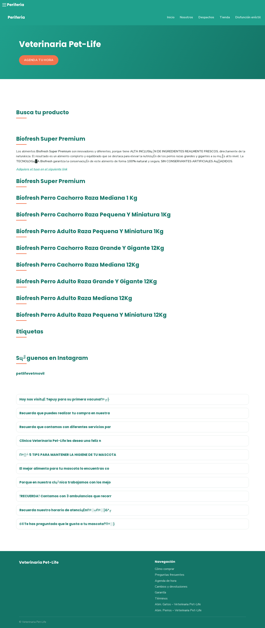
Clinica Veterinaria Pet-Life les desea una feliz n (60, 440)
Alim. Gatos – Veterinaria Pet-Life (178, 604)
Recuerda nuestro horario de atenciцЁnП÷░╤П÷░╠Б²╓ (65, 510)
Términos (161, 598)
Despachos (206, 17)
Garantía (160, 592)
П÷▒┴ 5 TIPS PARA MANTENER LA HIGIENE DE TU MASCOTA (67, 454)
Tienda (225, 17)
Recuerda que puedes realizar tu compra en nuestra (64, 413)
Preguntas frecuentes (169, 575)
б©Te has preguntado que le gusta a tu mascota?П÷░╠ (67, 524)
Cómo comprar (164, 569)
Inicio (170, 17)
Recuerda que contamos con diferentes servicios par (65, 427)
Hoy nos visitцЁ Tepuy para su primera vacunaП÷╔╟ (64, 399)
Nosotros (186, 17)
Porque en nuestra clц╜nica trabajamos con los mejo (65, 482)
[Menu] (4, 4)
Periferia (15, 4)
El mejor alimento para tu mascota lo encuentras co (64, 468)
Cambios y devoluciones (171, 586)
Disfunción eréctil (248, 17)
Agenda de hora (165, 581)
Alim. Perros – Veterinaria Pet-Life (178, 610)
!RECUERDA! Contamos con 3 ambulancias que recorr (65, 496)
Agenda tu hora (38, 60)
